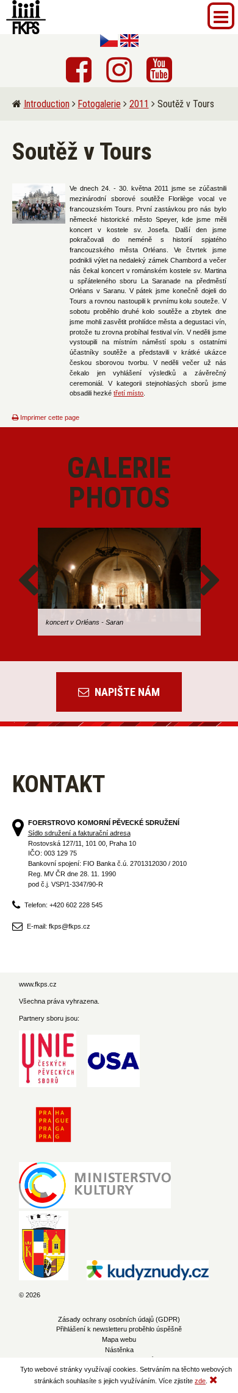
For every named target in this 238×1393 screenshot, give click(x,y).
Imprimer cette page (48, 417)
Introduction (47, 104)
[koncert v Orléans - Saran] (119, 582)
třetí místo (128, 393)
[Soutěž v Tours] (39, 203)
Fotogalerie (99, 104)
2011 (139, 104)
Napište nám (126, 692)
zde (200, 1380)
